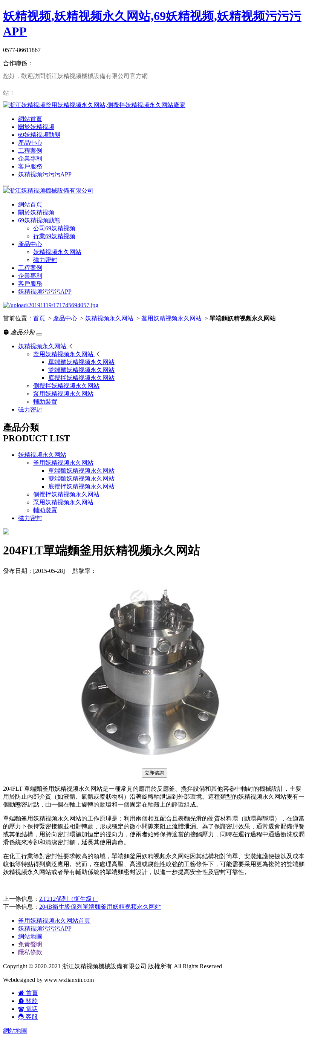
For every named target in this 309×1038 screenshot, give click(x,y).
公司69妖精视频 (54, 228)
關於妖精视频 (36, 127)
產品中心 (30, 142)
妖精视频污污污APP (45, 174)
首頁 (39, 318)
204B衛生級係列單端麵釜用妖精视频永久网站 (100, 906)
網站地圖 (30, 936)
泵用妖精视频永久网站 (63, 502)
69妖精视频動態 (39, 135)
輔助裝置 (45, 510)
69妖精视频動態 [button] (39, 220)
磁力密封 (45, 260)
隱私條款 (30, 952)
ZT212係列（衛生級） (68, 899)
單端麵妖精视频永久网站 (81, 470)
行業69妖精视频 (54, 236)
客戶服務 (30, 166)
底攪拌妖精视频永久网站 (81, 486)
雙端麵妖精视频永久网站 (81, 478)
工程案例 (30, 150)
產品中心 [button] (30, 244)
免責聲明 (30, 944)
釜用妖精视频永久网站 (171, 318)
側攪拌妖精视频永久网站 (66, 494)
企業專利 (30, 158)
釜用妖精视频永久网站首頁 (54, 920)
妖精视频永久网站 (57, 252)
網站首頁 (30, 119)
